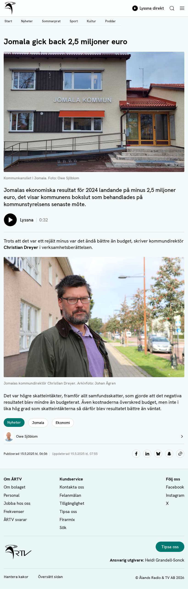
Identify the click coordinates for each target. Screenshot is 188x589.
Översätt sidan (50, 576)
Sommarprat (51, 21)
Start (8, 21)
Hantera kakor (16, 576)
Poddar (110, 21)
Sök (63, 527)
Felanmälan (70, 495)
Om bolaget (14, 487)
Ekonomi (63, 422)
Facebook (175, 487)
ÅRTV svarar (15, 519)
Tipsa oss (68, 511)
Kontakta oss (72, 487)
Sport (74, 21)
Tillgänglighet (72, 503)
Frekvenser (14, 511)
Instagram (175, 495)
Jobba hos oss (17, 503)
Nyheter (27, 21)
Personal (11, 495)
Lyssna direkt (152, 8)
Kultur (91, 21)
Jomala (38, 422)
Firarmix (67, 519)
